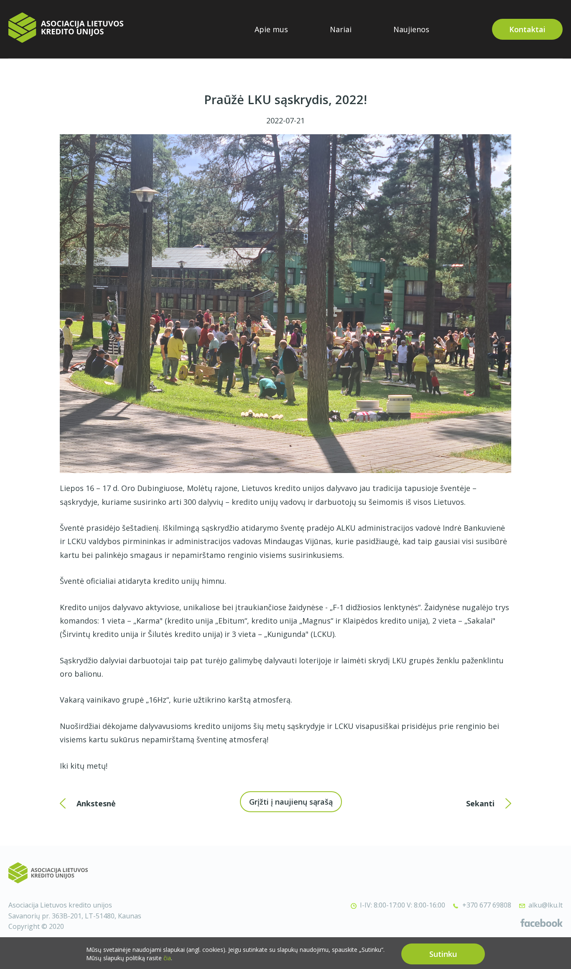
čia (167, 958)
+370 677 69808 (486, 905)
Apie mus (271, 29)
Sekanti (480, 803)
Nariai (341, 29)
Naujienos (411, 29)
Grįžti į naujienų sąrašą (291, 802)
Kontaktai (527, 29)
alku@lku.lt (545, 905)
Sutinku (443, 954)
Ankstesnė (96, 803)
